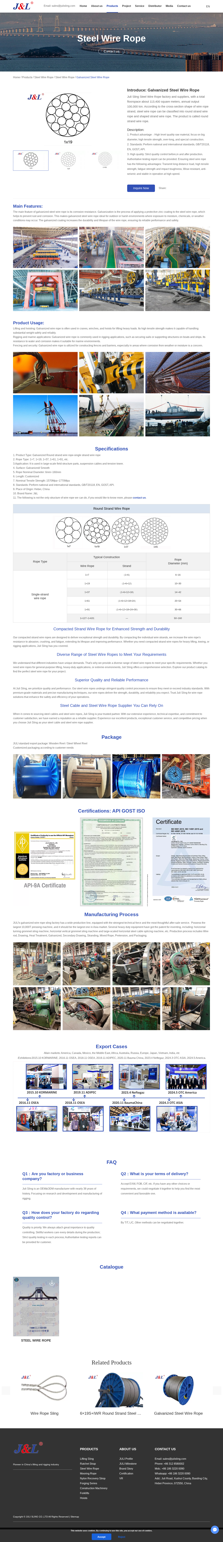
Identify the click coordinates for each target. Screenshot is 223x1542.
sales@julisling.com (63, 5)
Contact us (184, 6)
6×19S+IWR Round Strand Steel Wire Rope (111, 1413)
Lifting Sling (87, 1458)
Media (169, 6)
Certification (126, 1473)
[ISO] (178, 861)
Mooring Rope (88, 1473)
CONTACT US (165, 1449)
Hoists (83, 1498)
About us (97, 6)
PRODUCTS (89, 1449)
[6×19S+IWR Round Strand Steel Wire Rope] (111, 1389)
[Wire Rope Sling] (44, 1389)
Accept (101, 1536)
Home (83, 6)
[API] (44, 861)
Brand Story (126, 1468)
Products (112, 6)
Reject (121, 1536)
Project (126, 6)
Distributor (155, 6)
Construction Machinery (93, 1488)
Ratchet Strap (88, 1463)
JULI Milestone (128, 1463)
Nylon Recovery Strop (92, 1478)
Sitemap (75, 1516)
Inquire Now (141, 188)
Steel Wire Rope (43, 77)
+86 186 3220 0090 (179, 1473)
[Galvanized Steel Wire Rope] (30, 161)
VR (121, 1478)
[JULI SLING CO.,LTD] (23, 5)
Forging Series (88, 1483)
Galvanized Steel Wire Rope (178, 1413)
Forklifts (84, 1493)
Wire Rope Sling (44, 1413)
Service (139, 6)
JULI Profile (126, 1458)
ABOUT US (127, 1449)
